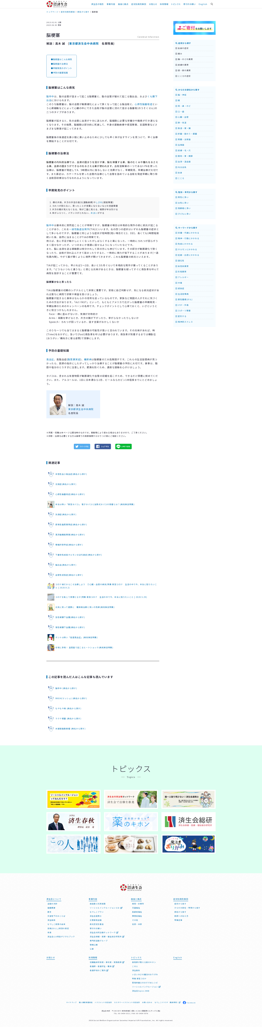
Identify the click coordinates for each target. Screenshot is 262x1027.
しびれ (99, 202)
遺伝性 (180, 260)
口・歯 (180, 111)
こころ (180, 178)
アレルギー (183, 277)
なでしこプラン (97, 912)
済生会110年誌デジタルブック (61, 936)
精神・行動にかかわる (188, 238)
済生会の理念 (97, 4)
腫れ (145, 162)
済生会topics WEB (140, 991)
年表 (49, 932)
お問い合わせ (147, 1002)
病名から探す (180, 912)
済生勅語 (51, 920)
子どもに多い (184, 213)
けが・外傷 (183, 305)
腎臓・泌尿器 (184, 139)
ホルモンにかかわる (187, 249)
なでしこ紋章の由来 (56, 924)
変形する (182, 316)
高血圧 (50, 359)
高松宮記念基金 (97, 924)
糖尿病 (88, 359)
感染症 (180, 288)
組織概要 (51, 907)
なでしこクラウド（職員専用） (167, 1002)
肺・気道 (182, 122)
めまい (94, 212)
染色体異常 (183, 266)
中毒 (179, 282)
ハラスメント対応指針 (103, 1002)
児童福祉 (136, 907)
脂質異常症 (74, 359)
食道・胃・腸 (184, 128)
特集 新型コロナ (139, 978)
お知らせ (50, 957)
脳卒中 (50, 96)
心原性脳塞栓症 (143, 104)
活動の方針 (52, 903)
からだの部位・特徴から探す (187, 907)
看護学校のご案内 (98, 970)
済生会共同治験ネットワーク (103, 932)
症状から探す (184, 43)
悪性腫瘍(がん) (185, 299)
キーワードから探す (187, 227)
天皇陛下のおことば (56, 916)
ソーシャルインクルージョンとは (105, 907)
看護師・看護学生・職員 (101, 966)
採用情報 (164, 4)
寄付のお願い (189, 4)
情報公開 (94, 944)
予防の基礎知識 (60, 72)
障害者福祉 (137, 916)
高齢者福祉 (137, 912)
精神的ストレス (185, 321)
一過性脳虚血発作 (79, 229)
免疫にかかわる (185, 243)
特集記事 (178, 920)
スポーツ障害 (184, 310)
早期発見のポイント (62, 68)
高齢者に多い (184, 208)
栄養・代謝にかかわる (188, 232)
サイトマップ (71, 1002)
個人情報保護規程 (86, 1002)
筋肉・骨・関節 (185, 156)
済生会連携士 (96, 916)
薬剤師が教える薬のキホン (144, 962)
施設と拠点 (123, 4)
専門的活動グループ (99, 940)
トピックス (176, 4)
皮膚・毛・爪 (184, 150)
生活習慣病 (183, 294)
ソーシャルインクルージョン (145, 986)
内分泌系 (182, 167)
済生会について (53, 898)
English (203, 4)
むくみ (136, 162)
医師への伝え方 (181, 916)
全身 (179, 172)
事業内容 (111, 4)
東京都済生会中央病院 (84, 43)
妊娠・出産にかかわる (188, 255)
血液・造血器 (184, 161)
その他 (135, 920)
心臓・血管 (183, 117)
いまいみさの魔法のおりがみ (145, 974)
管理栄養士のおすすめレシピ (145, 982)
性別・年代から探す (187, 192)
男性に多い (183, 197)
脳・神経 (182, 94)
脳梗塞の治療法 (60, 63)
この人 (135, 966)
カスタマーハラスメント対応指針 (127, 1002)
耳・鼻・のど (184, 106)
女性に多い (183, 202)
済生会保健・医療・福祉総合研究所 (106, 936)
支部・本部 (137, 924)
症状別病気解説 (138, 4)
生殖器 (180, 144)
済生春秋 (136, 970)
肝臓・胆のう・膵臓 (187, 133)
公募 (92, 949)
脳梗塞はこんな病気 (62, 59)
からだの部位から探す (189, 89)
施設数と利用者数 (98, 903)
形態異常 (182, 271)
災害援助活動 (96, 920)
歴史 (49, 912)
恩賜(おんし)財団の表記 (58, 928)
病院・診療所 (138, 903)
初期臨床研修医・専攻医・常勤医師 (106, 962)
